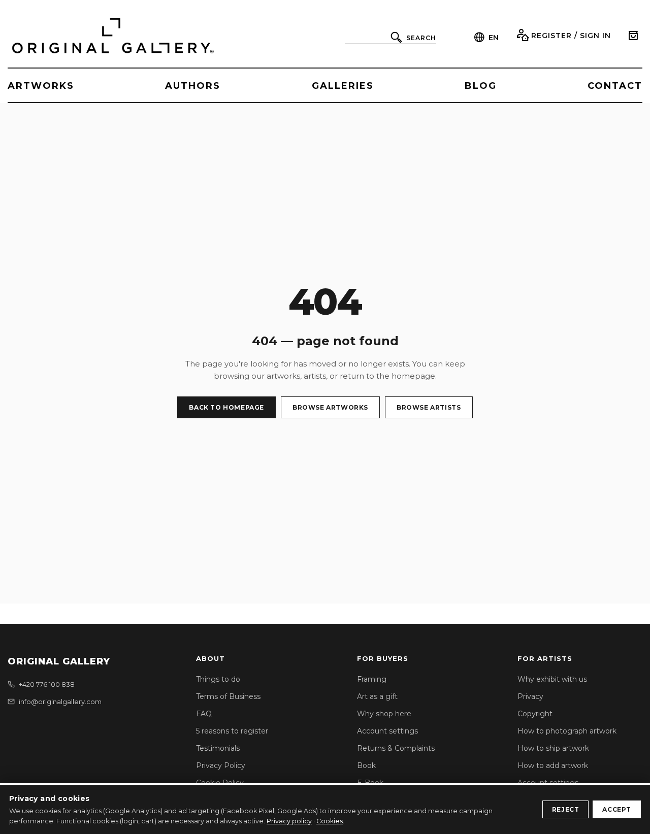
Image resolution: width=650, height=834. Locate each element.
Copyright (534, 713)
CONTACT (615, 85)
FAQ (204, 713)
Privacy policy (289, 821)
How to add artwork (552, 765)
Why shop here (384, 713)
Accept (616, 809)
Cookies (329, 821)
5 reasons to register (232, 731)
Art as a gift (377, 696)
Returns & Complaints (396, 748)
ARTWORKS (41, 85)
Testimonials (218, 748)
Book (366, 765)
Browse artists (429, 407)
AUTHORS (192, 85)
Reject (565, 809)
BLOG (481, 85)
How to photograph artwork (566, 731)
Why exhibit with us (552, 679)
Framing (371, 679)
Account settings (387, 731)
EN (494, 37)
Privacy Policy (220, 765)
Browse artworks (330, 407)
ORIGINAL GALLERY (59, 661)
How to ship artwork (553, 748)
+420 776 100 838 (47, 684)
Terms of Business (228, 696)
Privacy (530, 696)
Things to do (218, 679)
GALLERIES (343, 85)
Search (421, 38)
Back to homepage (226, 407)
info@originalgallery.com (60, 701)
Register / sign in (571, 35)
